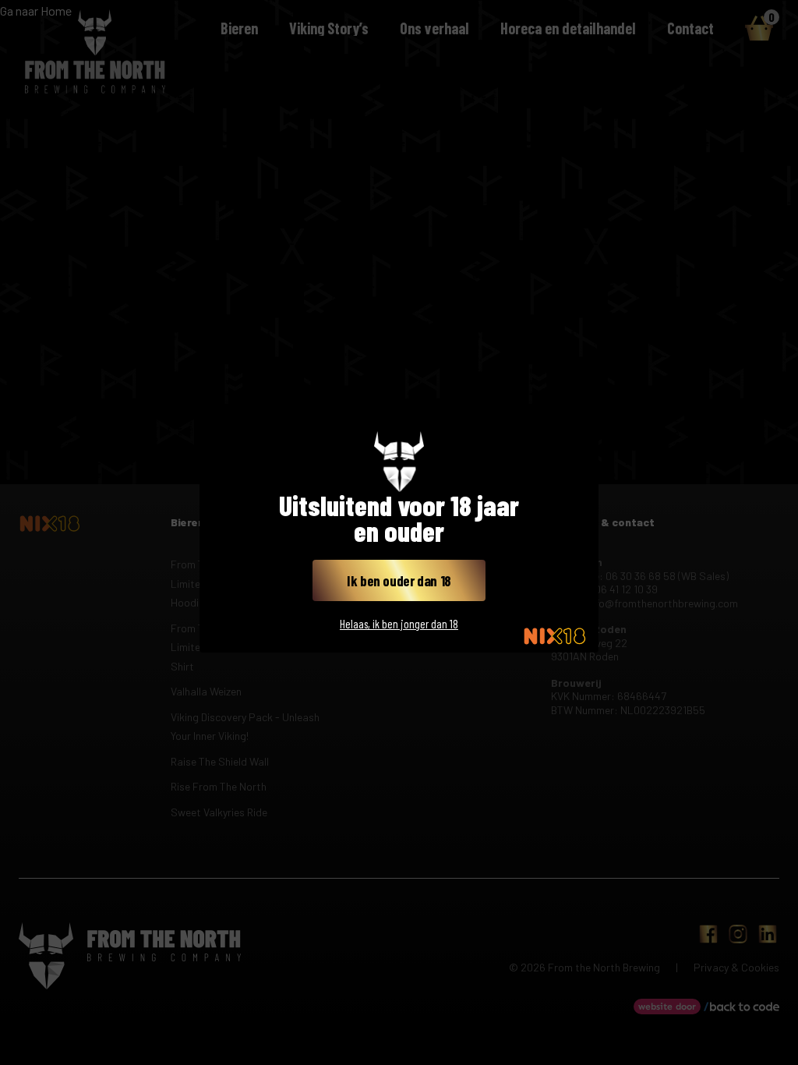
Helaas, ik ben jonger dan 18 (399, 624)
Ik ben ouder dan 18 (399, 580)
